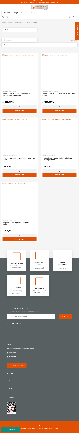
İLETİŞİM (15, 13)
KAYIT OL (65, 316)
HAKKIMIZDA (7, 13)
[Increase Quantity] (35, 107)
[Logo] (39, 7)
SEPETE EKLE (19, 110)
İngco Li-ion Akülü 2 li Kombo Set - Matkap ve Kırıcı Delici (17, 94)
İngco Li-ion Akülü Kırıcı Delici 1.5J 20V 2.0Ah (19, 159)
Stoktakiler (9, 40)
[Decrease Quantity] (4, 107)
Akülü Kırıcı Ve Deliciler (30, 22)
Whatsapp (12, 429)
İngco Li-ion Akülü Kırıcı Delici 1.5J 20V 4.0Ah (58, 94)
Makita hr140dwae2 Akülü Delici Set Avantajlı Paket (57, 159)
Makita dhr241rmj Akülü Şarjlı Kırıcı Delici (17, 223)
